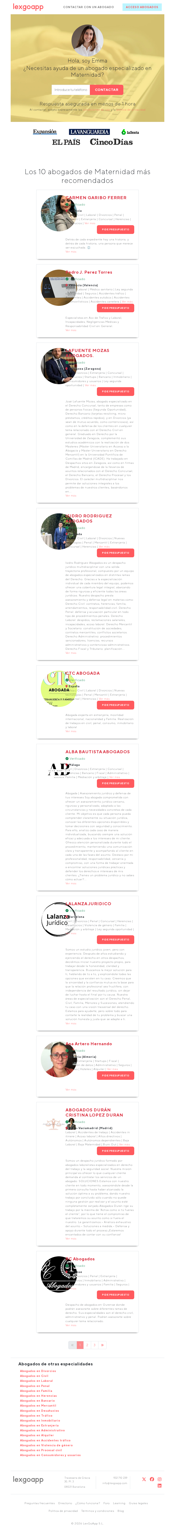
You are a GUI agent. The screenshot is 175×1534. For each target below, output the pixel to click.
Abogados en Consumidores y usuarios (50, 1455)
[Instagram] (160, 1479)
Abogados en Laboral (36, 1380)
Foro (107, 1503)
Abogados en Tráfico (36, 1415)
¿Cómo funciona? (88, 1503)
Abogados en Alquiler (37, 1435)
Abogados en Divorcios (38, 1371)
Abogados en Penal (35, 1386)
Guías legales (138, 1503)
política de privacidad (131, 109)
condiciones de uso (96, 109)
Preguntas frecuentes (40, 1503)
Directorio (65, 1503)
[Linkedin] (160, 1485)
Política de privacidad (63, 1510)
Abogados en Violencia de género (46, 1445)
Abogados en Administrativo (42, 1430)
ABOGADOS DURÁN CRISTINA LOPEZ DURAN (94, 1112)
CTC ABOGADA (83, 673)
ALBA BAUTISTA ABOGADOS (98, 751)
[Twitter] (144, 1479)
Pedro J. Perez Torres (89, 272)
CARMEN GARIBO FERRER (96, 197)
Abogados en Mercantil (38, 1405)
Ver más (90, 223)
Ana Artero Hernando (89, 1043)
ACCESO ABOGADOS (142, 7)
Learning (119, 1503)
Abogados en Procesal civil (41, 1450)
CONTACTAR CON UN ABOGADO (88, 7)
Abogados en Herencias (38, 1395)
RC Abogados (80, 1258)
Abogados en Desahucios (39, 1410)
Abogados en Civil (34, 1376)
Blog (121, 1510)
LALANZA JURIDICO (88, 903)
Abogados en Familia (36, 1390)
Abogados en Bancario (37, 1400)
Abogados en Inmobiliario (40, 1420)
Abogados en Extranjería (39, 1425)
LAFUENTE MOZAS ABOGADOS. (87, 353)
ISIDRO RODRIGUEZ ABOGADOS (89, 518)
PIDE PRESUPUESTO (115, 229)
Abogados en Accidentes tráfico (45, 1440)
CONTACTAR (106, 90)
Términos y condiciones (97, 1510)
